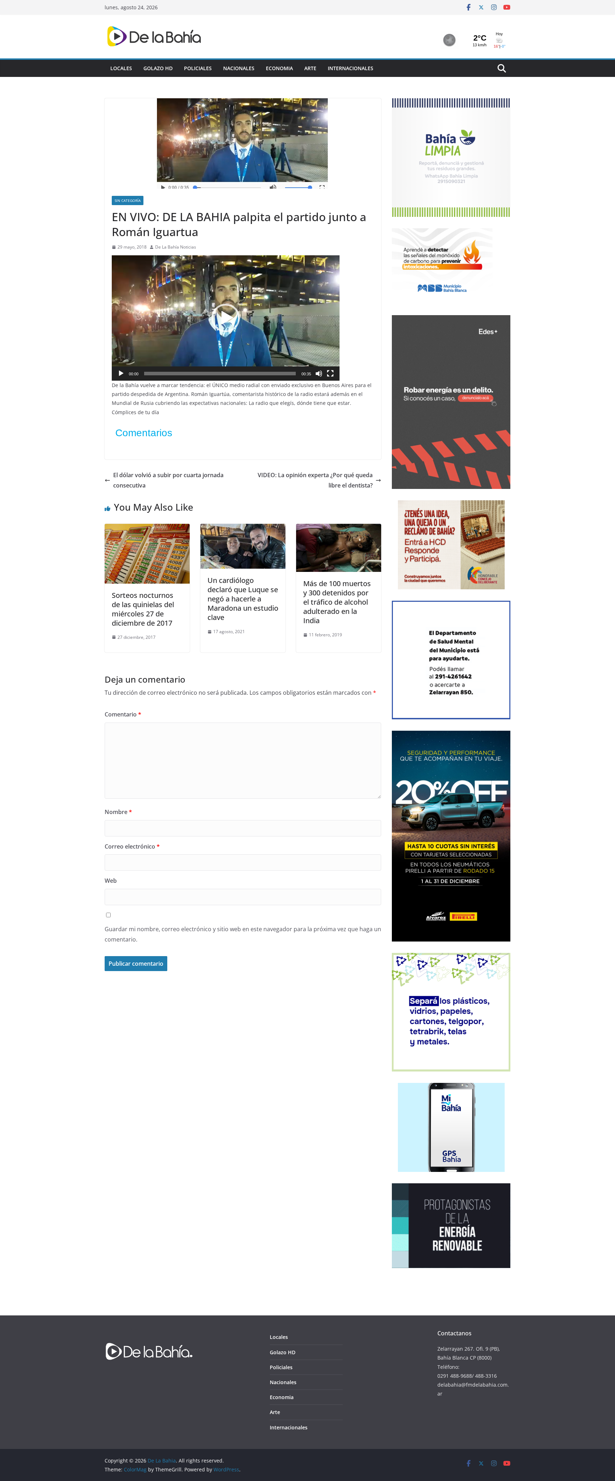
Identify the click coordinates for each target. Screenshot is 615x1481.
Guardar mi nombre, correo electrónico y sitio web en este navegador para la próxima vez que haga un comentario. (243, 934)
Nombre (118, 812)
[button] (225, 318)
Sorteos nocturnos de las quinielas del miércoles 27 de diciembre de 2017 (143, 609)
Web (111, 881)
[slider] (220, 373)
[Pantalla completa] (330, 373)
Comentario (123, 714)
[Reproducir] (121, 373)
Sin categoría (128, 200)
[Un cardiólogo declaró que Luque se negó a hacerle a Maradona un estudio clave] (242, 529)
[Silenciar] (318, 373)
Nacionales (238, 68)
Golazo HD (158, 68)
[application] (226, 318)
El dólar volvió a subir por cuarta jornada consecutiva (168, 480)
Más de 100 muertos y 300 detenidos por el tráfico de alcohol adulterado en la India (337, 602)
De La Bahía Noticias (175, 247)
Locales (121, 68)
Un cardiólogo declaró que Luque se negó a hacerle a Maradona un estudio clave (242, 598)
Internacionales (350, 68)
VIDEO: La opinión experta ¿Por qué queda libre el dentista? (315, 480)
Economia (279, 68)
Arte (310, 68)
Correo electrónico (132, 846)
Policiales (198, 68)
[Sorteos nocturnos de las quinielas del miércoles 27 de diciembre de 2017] (147, 529)
